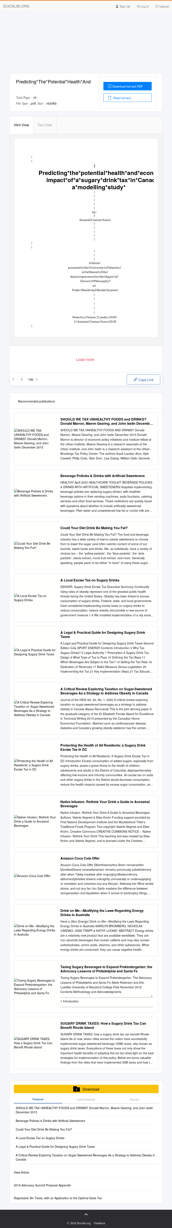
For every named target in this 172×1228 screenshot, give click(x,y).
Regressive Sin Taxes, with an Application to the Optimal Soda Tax (58, 1198)
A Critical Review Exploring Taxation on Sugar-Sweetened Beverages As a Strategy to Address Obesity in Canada (106, 691)
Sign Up (124, 6)
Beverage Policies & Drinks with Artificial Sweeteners (102, 476)
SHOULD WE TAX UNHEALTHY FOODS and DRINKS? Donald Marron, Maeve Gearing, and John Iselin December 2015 (106, 421)
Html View (21, 124)
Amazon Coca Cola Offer (80, 858)
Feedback (99, 1223)
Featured (38, 1099)
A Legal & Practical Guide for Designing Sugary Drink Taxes (102, 634)
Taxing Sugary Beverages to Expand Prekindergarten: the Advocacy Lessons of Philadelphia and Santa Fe (106, 969)
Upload (164, 6)
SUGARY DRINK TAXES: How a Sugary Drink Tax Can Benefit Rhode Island (103, 1025)
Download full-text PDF (127, 86)
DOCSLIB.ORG (16, 6)
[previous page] (13, 379)
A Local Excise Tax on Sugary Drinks (89, 580)
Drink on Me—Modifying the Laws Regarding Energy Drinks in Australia (102, 913)
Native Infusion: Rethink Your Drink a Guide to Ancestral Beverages (105, 804)
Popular (134, 1099)
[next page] (37, 379)
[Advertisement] (86, 43)
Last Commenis (86, 1099)
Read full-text (121, 98)
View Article (21, 1172)
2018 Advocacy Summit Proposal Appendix (42, 1185)
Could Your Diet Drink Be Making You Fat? (94, 528)
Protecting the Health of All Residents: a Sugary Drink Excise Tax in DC (103, 747)
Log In (144, 6)
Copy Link (146, 379)
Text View (45, 124)
